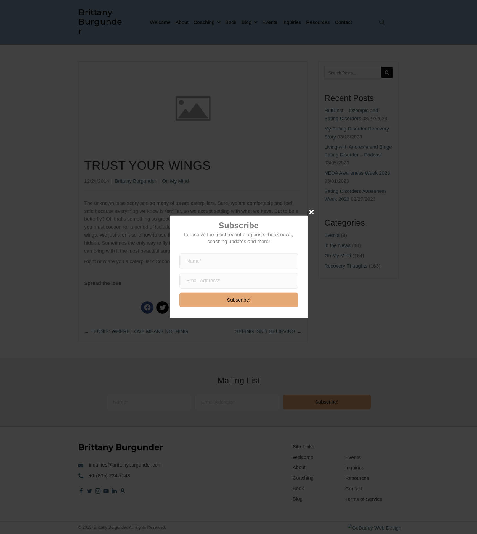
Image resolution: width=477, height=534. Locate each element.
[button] (238, 300)
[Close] (311, 212)
